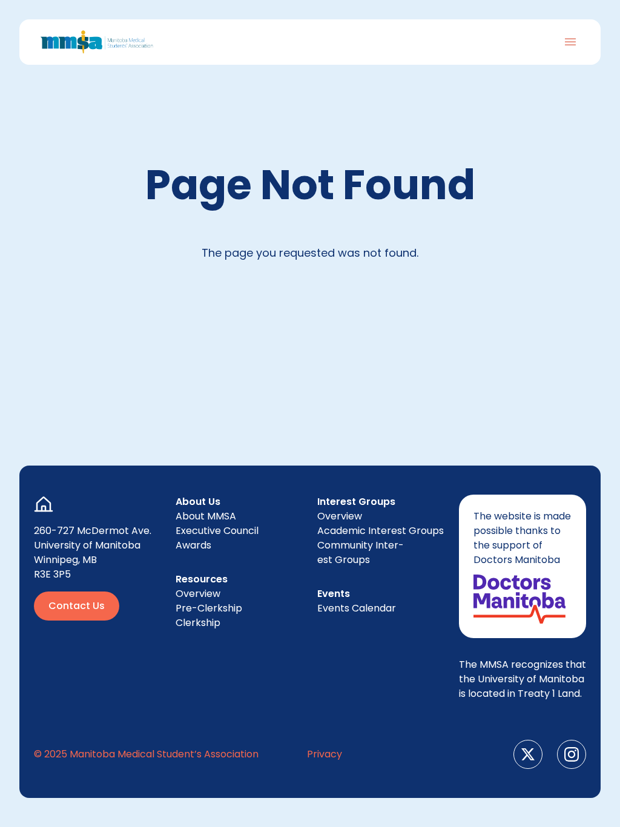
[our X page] (527, 754)
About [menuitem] (206, 516)
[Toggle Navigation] (570, 42)
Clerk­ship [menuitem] (198, 623)
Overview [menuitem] (198, 594)
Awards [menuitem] (193, 545)
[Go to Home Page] (97, 42)
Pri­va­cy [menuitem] (324, 754)
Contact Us (76, 606)
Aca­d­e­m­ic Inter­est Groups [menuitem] (380, 531)
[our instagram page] (571, 754)
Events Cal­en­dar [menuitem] (356, 608)
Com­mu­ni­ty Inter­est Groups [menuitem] (360, 552)
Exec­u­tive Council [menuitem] (217, 531)
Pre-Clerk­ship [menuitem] (209, 608)
